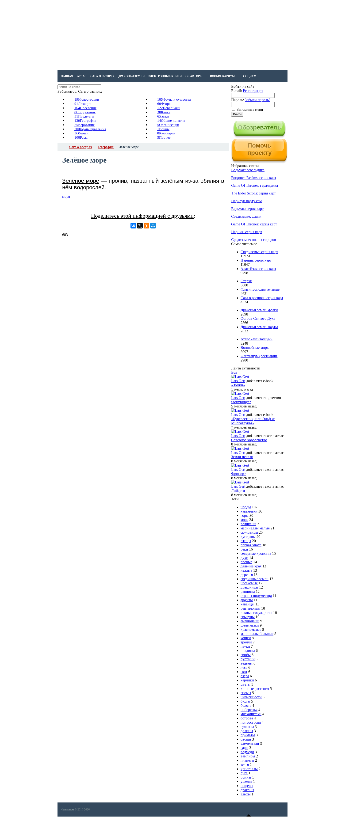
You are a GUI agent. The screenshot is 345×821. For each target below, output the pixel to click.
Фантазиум (67, 809)
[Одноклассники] (146, 225)
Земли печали (242, 457)
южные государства (256, 613)
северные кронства (256, 553)
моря (66, 196)
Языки (163, 116)
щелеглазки (250, 625)
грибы (246, 655)
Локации (82, 104)
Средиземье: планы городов (253, 240)
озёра (245, 676)
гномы (246, 693)
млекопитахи (251, 714)
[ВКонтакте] (133, 225)
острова (247, 718)
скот (244, 672)
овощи (246, 739)
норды (246, 507)
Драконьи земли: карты (259, 327)
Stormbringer (241, 402)
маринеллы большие (257, 634)
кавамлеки (249, 511)
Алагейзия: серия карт (258, 269)
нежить (246, 570)
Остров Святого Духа (258, 318)
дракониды (249, 587)
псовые (246, 562)
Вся (234, 372)
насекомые (249, 583)
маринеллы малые (255, 528)
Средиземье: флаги (246, 216)
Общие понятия (171, 120)
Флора (164, 104)
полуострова (251, 722)
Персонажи (168, 108)
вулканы (247, 727)
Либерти (238, 491)
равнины (248, 591)
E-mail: (236, 91)
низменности (251, 697)
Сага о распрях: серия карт (262, 298)
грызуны (248, 617)
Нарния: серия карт (246, 232)
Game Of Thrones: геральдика (254, 185)
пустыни (248, 659)
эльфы (246, 794)
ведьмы (247, 663)
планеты (247, 760)
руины (246, 777)
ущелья (246, 781)
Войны (163, 129)
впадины (248, 651)
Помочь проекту (259, 149)
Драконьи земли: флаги (259, 310)
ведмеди (247, 752)
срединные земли (254, 579)
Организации (168, 125)
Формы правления (90, 129)
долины (247, 731)
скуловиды (249, 532)
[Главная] (62, 147)
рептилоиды (250, 608)
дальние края (251, 566)
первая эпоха (251, 545)
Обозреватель (259, 127)
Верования (84, 125)
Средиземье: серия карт (259, 252)
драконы (247, 790)
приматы (248, 735)
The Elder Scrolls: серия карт (253, 193)
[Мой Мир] (153, 225)
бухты (245, 701)
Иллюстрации (86, 99)
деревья (247, 575)
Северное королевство (249, 440)
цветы (245, 684)
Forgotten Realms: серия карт (253, 178)
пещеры (247, 786)
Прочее (164, 137)
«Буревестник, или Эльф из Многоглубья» (253, 421)
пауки (245, 646)
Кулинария (166, 133)
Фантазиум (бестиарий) (259, 356)
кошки (246, 638)
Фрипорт (238, 474)
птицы (246, 541)
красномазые (251, 629)
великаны (248, 524)
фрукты (247, 600)
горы (245, 515)
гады (244, 748)
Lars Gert (238, 381)
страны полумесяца (256, 596)
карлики (247, 680)
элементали (250, 743)
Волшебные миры (255, 348)
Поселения (85, 108)
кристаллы (249, 769)
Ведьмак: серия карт (247, 209)
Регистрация (253, 91)
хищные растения (255, 689)
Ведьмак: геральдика (247, 170)
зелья (245, 765)
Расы (81, 137)
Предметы (84, 116)
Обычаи (81, 133)
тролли (246, 642)
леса (244, 667)
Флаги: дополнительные (260, 289)
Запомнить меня (250, 109)
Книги (163, 112)
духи (244, 558)
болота (246, 705)
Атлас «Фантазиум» (256, 339)
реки (244, 549)
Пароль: (237, 100)
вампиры (248, 756)
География (85, 120)
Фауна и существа (174, 99)
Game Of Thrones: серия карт (254, 224)
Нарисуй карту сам (246, 201)
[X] (140, 225)
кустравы (248, 537)
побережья (249, 710)
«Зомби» (238, 385)
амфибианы (250, 621)
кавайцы (247, 604)
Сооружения (85, 112)
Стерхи (246, 281)
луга (244, 773)
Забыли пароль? (257, 100)
